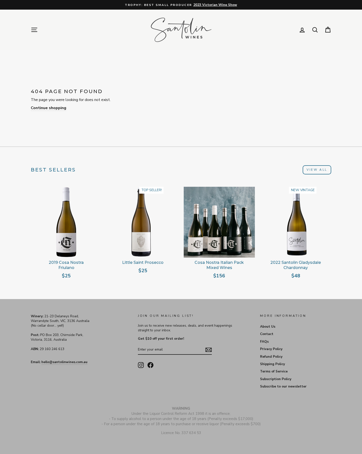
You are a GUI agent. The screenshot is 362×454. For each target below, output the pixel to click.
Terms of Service (274, 371)
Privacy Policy (271, 349)
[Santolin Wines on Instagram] (141, 365)
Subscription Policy (275, 379)
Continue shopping (48, 108)
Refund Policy (271, 356)
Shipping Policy (272, 364)
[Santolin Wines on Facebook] (150, 365)
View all (317, 170)
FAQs (264, 341)
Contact (266, 334)
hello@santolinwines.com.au (64, 362)
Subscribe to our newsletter (283, 386)
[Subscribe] (208, 350)
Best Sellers (53, 170)
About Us (267, 326)
